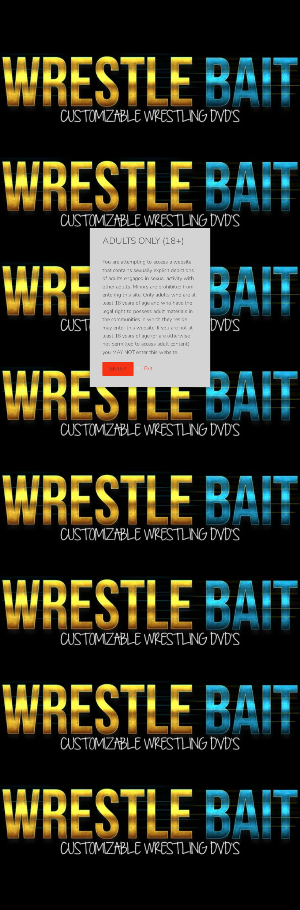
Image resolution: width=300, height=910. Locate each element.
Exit (148, 368)
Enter (118, 368)
